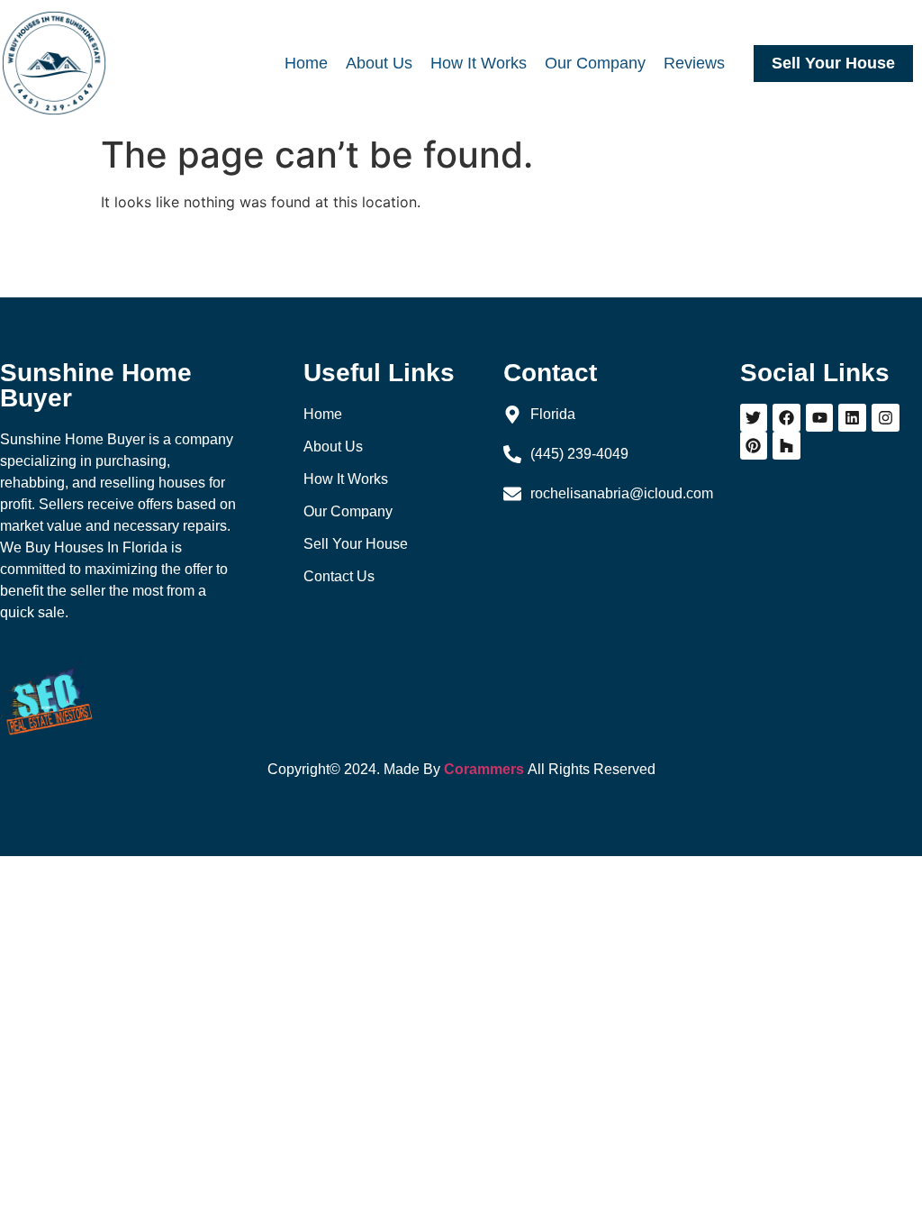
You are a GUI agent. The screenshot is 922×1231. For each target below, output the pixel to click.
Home (306, 63)
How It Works (478, 63)
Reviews (694, 63)
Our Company (595, 63)
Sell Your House (833, 63)
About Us (379, 63)
